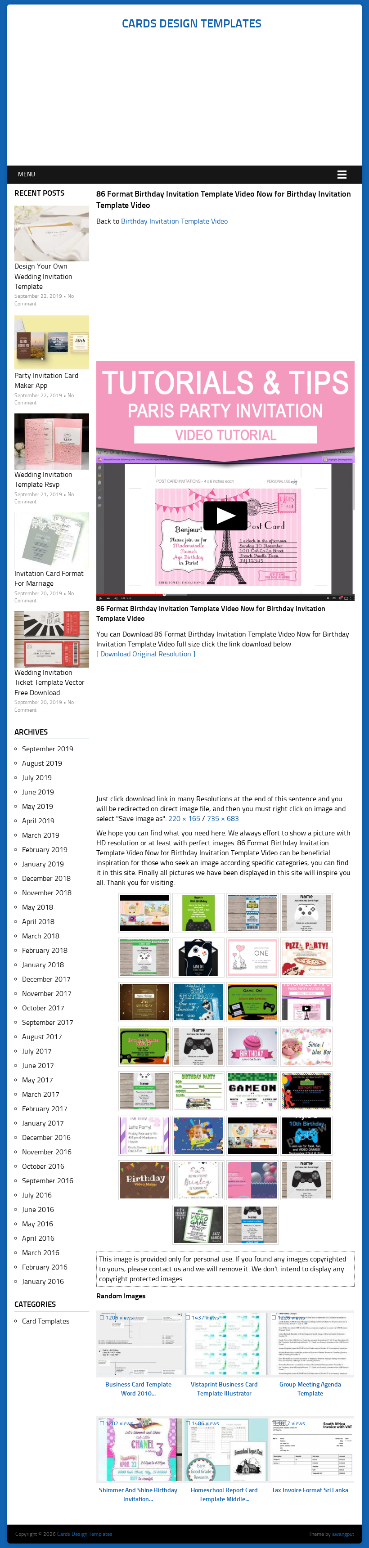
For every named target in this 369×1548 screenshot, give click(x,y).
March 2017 (40, 1094)
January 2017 (43, 1123)
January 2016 (43, 1281)
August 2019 (42, 763)
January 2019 (43, 864)
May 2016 (37, 1224)
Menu (26, 174)
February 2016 (45, 1267)
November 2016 (47, 1152)
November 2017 (47, 993)
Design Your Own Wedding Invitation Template (43, 276)
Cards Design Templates (191, 24)
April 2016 (38, 1238)
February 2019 (45, 849)
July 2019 (37, 777)
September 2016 (47, 1180)
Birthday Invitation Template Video (174, 221)
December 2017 (46, 979)
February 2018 (45, 950)
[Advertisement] (191, 98)
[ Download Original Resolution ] (145, 654)
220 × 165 (184, 818)
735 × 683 (223, 818)
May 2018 (37, 907)
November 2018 (47, 892)
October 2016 (43, 1166)
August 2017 (42, 1036)
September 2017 (47, 1022)
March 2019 (40, 835)
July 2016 (37, 1195)
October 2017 (43, 1008)
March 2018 (40, 936)
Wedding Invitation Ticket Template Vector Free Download (49, 682)
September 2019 (47, 749)
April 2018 (38, 921)
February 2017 (45, 1108)
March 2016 (40, 1252)
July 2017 (37, 1051)
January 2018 (43, 964)
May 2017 (37, 1080)
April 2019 (38, 821)
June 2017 (38, 1065)
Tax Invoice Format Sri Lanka (310, 1490)
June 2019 (38, 792)
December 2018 (46, 878)
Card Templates (45, 1321)
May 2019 (37, 806)
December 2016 (46, 1137)
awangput (343, 1534)
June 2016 (38, 1209)
